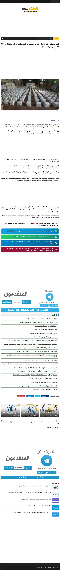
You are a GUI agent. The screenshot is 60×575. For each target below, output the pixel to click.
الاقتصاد (45, 48)
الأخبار (49, 48)
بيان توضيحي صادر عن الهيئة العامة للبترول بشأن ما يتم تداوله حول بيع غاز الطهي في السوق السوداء (30, 340)
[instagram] (6, 1)
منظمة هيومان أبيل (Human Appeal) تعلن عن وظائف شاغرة (40, 347)
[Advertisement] (30, 23)
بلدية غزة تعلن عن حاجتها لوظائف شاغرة (46, 326)
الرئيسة (55, 38)
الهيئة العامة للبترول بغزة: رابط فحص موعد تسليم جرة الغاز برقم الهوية (38, 386)
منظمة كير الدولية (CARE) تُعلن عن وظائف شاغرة (43, 378)
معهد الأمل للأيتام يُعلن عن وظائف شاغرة (45, 337)
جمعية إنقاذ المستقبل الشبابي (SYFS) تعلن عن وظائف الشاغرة (40, 360)
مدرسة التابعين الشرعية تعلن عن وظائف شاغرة (50, 413)
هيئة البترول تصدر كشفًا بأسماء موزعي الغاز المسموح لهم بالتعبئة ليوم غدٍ (37, 351)
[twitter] (2, 1)
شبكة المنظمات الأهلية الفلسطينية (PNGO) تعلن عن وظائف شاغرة (38, 322)
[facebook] (4, 1)
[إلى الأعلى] (2, 568)
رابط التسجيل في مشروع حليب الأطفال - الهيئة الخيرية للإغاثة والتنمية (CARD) (35, 367)
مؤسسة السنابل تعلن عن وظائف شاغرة (46, 329)
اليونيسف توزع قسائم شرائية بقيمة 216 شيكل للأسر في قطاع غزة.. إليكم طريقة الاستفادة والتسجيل (30, 344)
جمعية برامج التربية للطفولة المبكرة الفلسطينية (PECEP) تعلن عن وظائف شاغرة (35, 375)
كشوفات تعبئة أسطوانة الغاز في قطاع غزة (45, 389)
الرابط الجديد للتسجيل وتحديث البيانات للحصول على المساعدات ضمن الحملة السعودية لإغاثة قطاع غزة (29, 364)
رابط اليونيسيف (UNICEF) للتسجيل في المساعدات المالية (39, 505)
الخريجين (55, 405)
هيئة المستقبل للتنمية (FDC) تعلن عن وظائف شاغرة (42, 318)
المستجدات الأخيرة (40, 48)
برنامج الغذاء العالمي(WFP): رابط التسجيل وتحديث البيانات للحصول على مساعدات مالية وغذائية (31, 512)
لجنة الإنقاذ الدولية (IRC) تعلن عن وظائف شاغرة (44, 382)
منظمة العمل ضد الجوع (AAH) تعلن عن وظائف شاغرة (42, 333)
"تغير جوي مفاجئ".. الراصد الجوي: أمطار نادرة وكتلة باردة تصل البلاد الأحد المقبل (36, 371)
